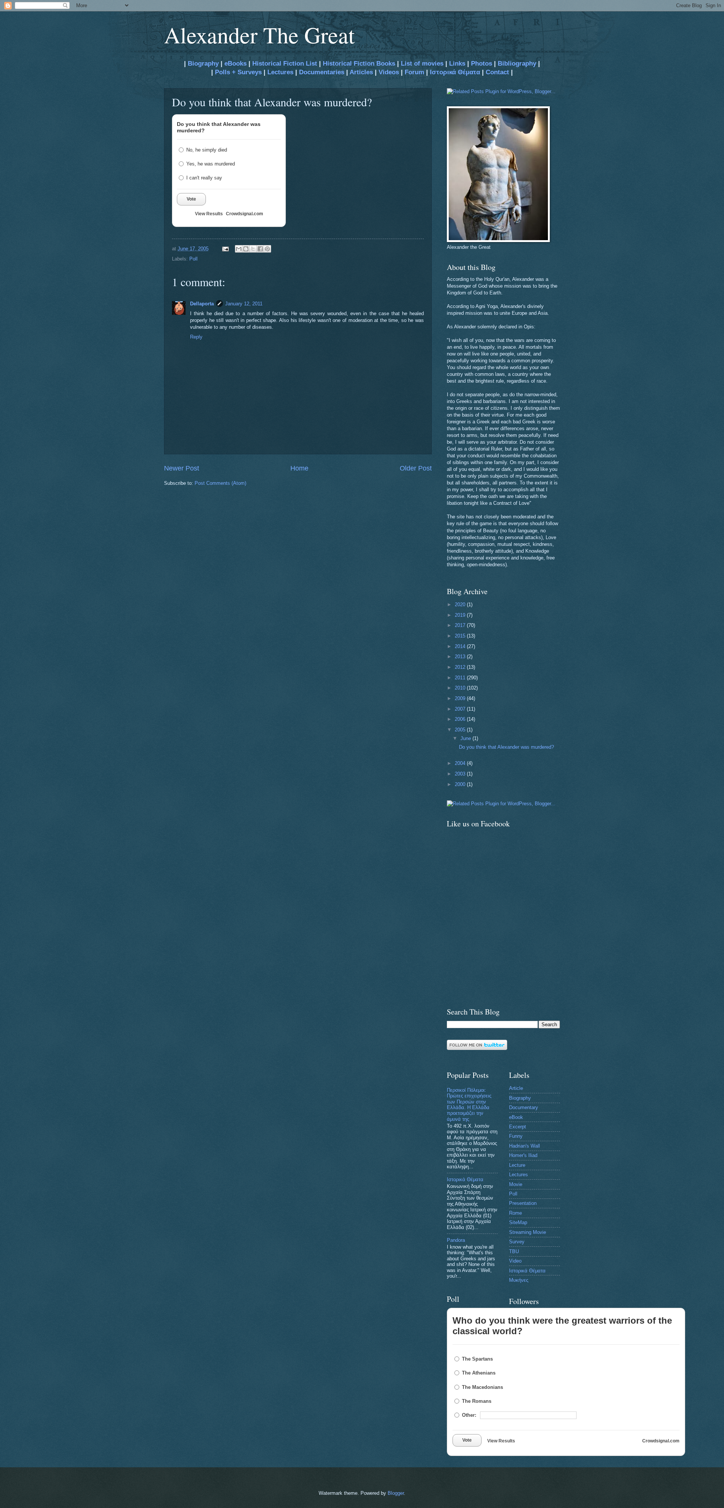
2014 (461, 646)
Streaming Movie (527, 1232)
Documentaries (321, 72)
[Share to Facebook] (260, 249)
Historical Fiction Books (359, 63)
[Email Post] (225, 248)
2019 (461, 615)
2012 (461, 667)
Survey (517, 1241)
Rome (515, 1213)
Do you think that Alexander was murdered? (506, 747)
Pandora (456, 1240)
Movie (515, 1184)
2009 (461, 698)
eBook (516, 1117)
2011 (461, 677)
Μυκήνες (518, 1280)
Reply (196, 337)
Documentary (523, 1107)
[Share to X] (253, 249)
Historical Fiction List (284, 63)
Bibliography (517, 63)
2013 (461, 656)
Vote (191, 199)
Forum (414, 72)
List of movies (422, 63)
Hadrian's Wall (524, 1146)
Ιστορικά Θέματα (455, 72)
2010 (461, 688)
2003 (461, 774)
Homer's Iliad (523, 1155)
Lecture (517, 1165)
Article (516, 1088)
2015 (461, 636)
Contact (497, 72)
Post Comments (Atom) (220, 483)
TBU (514, 1251)
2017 (461, 625)
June (466, 738)
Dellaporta (202, 304)
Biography (202, 63)
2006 (461, 719)
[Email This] (238, 249)
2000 (461, 784)
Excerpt (517, 1126)
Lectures (280, 72)
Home (299, 468)
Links (457, 63)
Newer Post (181, 468)
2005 (461, 730)
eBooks (235, 63)
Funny (516, 1136)
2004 (461, 763)
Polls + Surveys (238, 72)
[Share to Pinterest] (267, 249)
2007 (461, 709)
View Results (209, 213)
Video (515, 1261)
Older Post (416, 468)
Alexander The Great (259, 35)
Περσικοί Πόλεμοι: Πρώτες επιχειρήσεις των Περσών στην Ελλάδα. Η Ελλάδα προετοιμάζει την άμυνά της (469, 1104)
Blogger (396, 1493)
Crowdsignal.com (244, 213)
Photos (481, 63)
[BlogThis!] (246, 249)
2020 (461, 604)
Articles (361, 72)
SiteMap (518, 1222)
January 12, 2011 (243, 304)
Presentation (523, 1203)
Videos (389, 72)
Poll (193, 259)
